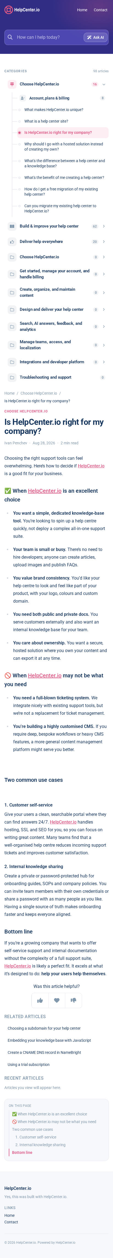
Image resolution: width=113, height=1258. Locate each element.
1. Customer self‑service (35, 1137)
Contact (101, 10)
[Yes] (40, 1000)
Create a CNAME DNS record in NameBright (44, 1052)
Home (82, 10)
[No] (73, 1000)
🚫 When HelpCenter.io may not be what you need (54, 1122)
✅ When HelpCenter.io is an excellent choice (49, 1114)
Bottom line (22, 1152)
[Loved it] (56, 1000)
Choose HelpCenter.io (39, 393)
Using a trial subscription (29, 1064)
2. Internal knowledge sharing (40, 1145)
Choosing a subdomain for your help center (44, 1028)
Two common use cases (32, 1129)
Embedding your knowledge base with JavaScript (49, 1040)
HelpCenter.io (91, 466)
